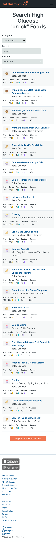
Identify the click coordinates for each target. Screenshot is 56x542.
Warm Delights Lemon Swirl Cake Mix (31, 127)
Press (4, 508)
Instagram (9, 531)
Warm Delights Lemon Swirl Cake (29, 110)
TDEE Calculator (8, 482)
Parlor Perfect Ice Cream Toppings (29, 290)
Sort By (6, 56)
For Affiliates (7, 511)
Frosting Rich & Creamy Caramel (28, 362)
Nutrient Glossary (9, 485)
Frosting (16, 214)
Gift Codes (6, 491)
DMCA (4, 517)
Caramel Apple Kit (21, 249)
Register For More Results (28, 438)
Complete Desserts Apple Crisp (28, 162)
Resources (6, 494)
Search (5, 46)
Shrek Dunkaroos (21, 307)
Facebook (9, 527)
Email (7, 534)
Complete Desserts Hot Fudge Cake (30, 72)
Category (7, 35)
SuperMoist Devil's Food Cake (27, 145)
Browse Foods (8, 476)
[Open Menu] (51, 4)
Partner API (6, 502)
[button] (14, 40)
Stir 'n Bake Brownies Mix (25, 231)
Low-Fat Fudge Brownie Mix (26, 417)
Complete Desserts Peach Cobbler (29, 179)
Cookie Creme (19, 324)
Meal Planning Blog (10, 488)
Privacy (5, 514)
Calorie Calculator (9, 479)
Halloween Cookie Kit (23, 197)
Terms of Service (9, 520)
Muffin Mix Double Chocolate (27, 400)
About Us (6, 505)
